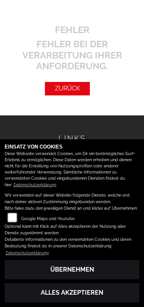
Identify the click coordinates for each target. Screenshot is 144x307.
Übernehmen (72, 269)
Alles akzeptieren (72, 292)
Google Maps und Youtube (47, 218)
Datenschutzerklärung (34, 184)
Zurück (67, 88)
